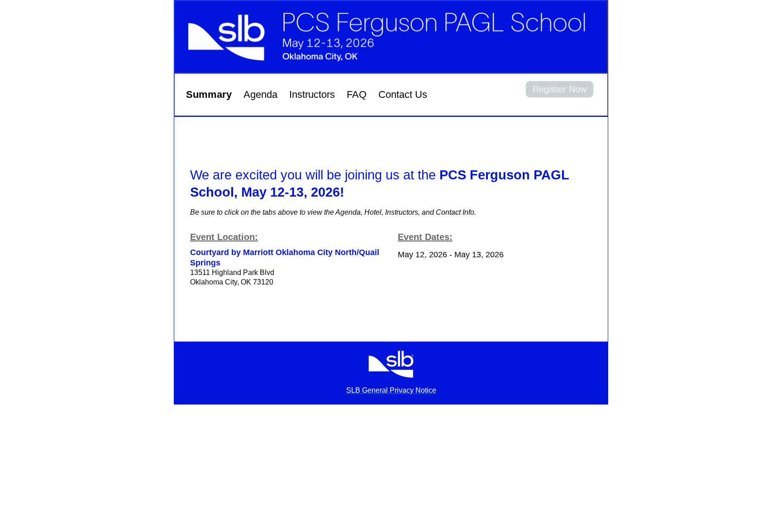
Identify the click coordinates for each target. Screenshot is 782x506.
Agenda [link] (260, 94)
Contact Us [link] (402, 94)
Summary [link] (209, 94)
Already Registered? (559, 103)
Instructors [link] (312, 94)
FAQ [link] (357, 94)
